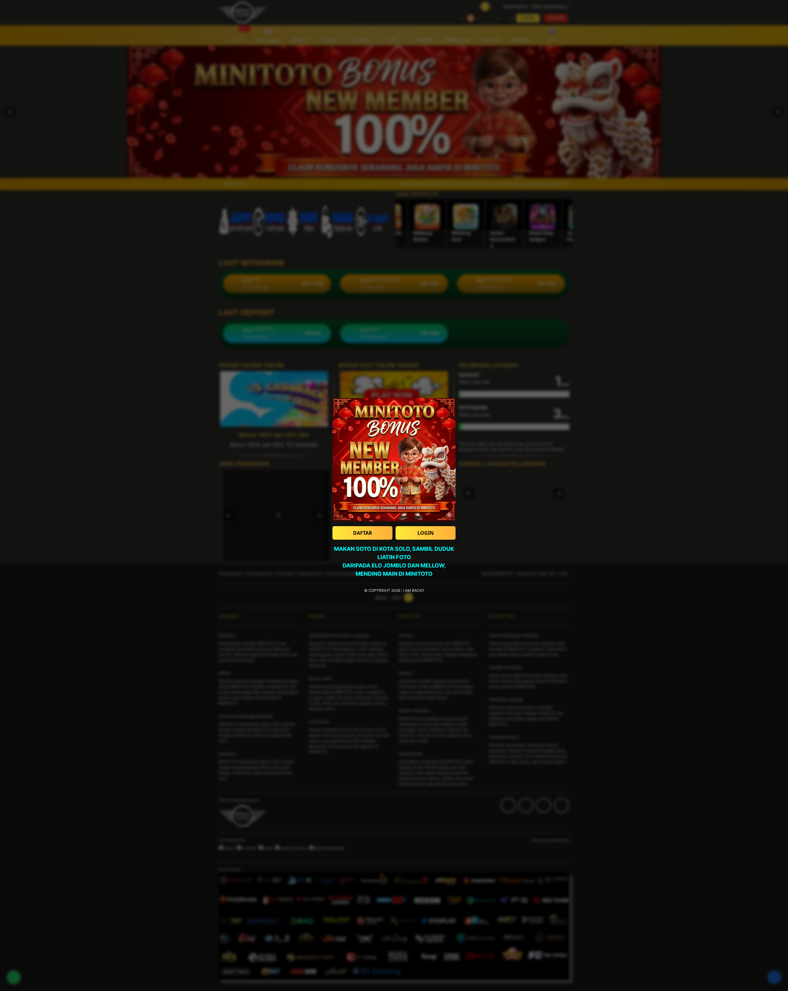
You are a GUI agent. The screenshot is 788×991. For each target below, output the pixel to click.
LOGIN (425, 533)
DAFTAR (362, 533)
